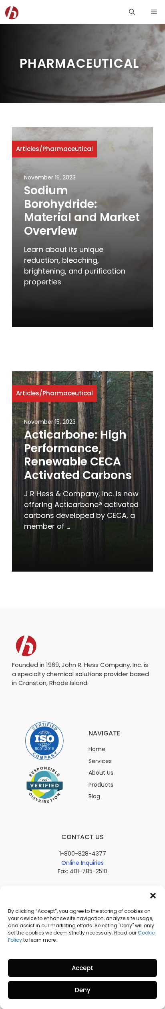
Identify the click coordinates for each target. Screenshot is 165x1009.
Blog (94, 796)
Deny (83, 990)
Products (101, 785)
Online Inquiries (82, 863)
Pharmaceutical (67, 149)
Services (100, 761)
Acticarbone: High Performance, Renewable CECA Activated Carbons (78, 455)
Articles (27, 149)
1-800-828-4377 (82, 854)
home (97, 749)
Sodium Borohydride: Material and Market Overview (82, 211)
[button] (153, 896)
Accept (82, 968)
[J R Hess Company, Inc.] (12, 12)
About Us (101, 773)
